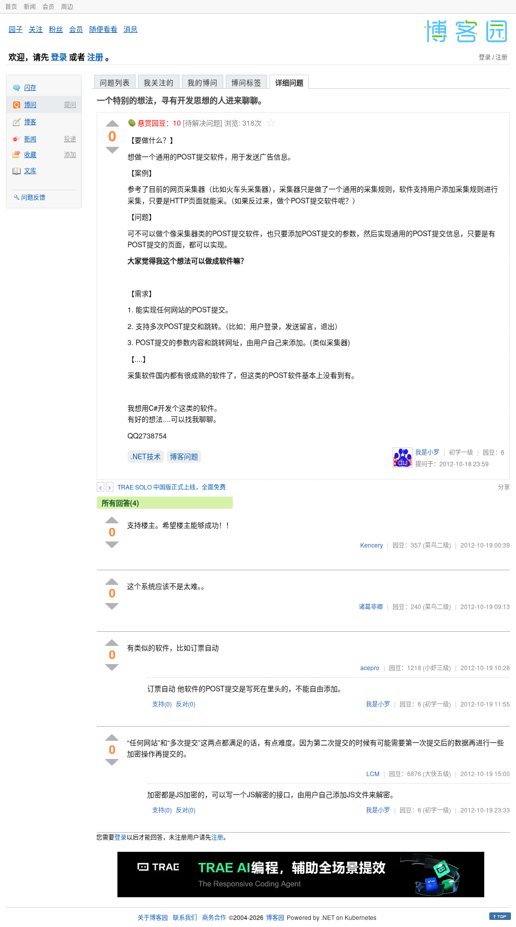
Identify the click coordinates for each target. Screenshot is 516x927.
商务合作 (214, 917)
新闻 (30, 6)
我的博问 (202, 82)
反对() (186, 703)
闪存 (30, 87)
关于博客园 (153, 917)
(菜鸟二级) (437, 544)
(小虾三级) (437, 667)
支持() (162, 703)
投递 (70, 138)
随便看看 (103, 29)
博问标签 (246, 82)
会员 (48, 6)
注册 (95, 57)
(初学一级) (437, 703)
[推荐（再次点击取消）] (112, 124)
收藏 (30, 154)
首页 (11, 6)
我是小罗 (427, 452)
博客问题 (184, 456)
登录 (59, 57)
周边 (67, 6)
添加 (70, 154)
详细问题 (289, 82)
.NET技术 (146, 456)
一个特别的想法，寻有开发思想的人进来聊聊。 (181, 100)
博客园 (275, 917)
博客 (30, 121)
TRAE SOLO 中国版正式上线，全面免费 (171, 486)
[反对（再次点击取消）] (112, 150)
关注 (36, 29)
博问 (30, 104)
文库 (30, 170)
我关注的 (159, 82)
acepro (369, 667)
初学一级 (461, 452)
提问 (70, 104)
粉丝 (56, 29)
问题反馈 (33, 197)
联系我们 (185, 917)
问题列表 (115, 82)
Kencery (371, 544)
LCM (372, 773)
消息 (130, 29)
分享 (504, 486)
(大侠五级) (437, 773)
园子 (16, 29)
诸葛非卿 (371, 606)
